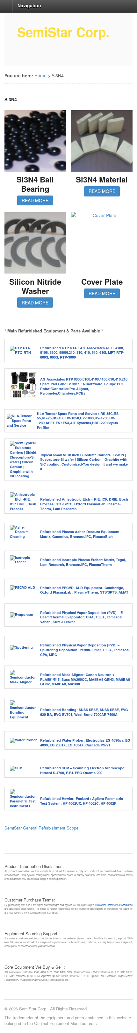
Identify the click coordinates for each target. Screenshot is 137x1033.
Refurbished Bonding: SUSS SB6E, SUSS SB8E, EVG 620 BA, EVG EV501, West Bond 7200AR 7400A (84, 712)
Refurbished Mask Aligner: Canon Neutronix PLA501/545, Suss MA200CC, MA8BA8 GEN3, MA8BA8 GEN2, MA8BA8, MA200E (85, 679)
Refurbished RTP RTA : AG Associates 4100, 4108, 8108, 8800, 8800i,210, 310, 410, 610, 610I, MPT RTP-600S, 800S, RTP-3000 (82, 353)
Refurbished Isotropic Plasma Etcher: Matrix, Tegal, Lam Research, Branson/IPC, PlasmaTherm (83, 562)
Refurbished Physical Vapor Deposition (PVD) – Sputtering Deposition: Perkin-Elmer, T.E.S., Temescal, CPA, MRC (85, 650)
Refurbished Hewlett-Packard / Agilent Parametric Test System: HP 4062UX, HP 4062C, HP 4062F (81, 801)
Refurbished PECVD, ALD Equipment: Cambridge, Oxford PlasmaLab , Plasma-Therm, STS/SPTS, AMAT (84, 590)
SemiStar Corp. (63, 32)
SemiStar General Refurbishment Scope (41, 828)
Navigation (29, 5)
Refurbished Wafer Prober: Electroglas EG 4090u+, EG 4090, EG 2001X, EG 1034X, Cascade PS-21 (85, 742)
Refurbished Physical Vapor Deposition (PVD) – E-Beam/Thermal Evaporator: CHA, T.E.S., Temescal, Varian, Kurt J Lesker (82, 617)
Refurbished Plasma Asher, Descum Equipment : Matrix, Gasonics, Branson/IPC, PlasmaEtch (81, 534)
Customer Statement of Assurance (114, 905)
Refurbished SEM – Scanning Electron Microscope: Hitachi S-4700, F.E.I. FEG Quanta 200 (83, 770)
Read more (35, 200)
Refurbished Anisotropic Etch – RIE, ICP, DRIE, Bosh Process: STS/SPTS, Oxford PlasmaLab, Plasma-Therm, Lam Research (84, 504)
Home (40, 75)
